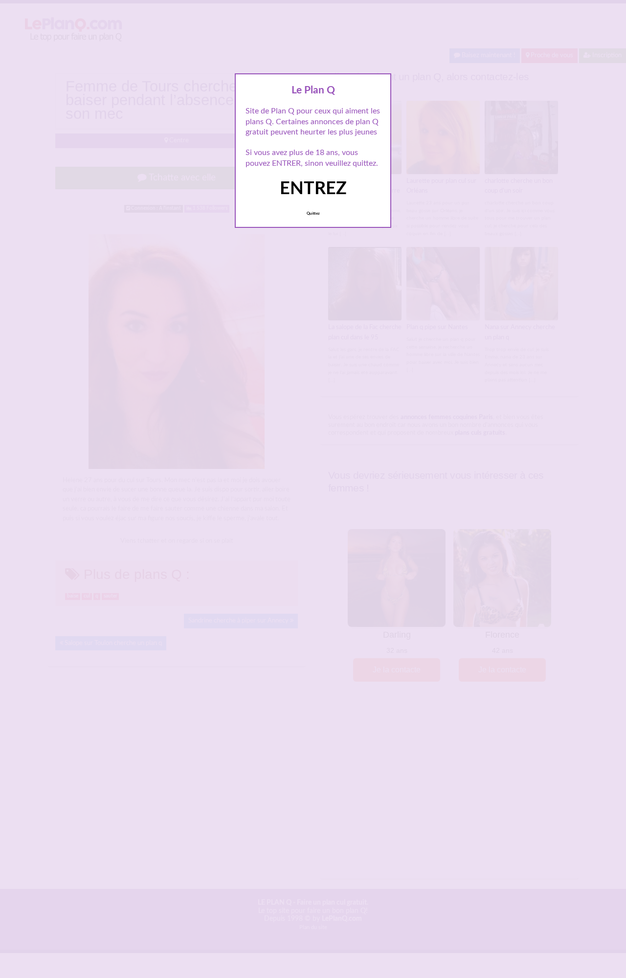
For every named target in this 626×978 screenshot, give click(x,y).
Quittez (313, 214)
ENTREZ (313, 189)
